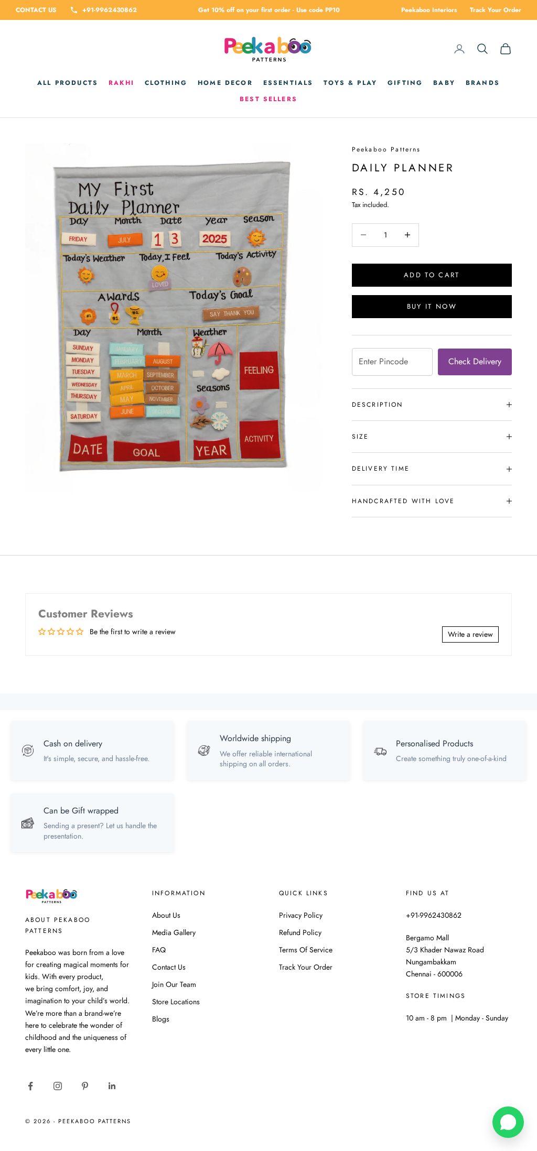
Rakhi (121, 83)
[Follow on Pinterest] (85, 1086)
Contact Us (169, 967)
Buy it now (432, 306)
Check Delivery (474, 361)
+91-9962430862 (109, 10)
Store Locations (176, 1001)
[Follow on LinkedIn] (112, 1086)
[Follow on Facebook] (30, 1086)
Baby (444, 83)
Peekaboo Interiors (429, 10)
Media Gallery (174, 932)
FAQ (159, 949)
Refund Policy (300, 932)
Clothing (166, 83)
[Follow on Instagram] (57, 1086)
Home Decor (225, 83)
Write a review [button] (470, 634)
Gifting (405, 83)
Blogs (160, 1019)
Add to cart (432, 275)
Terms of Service (305, 949)
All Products (67, 83)
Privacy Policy (301, 915)
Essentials (288, 83)
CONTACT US (36, 10)
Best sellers (268, 99)
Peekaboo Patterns (386, 149)
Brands (483, 83)
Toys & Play (350, 83)
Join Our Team (174, 984)
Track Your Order (495, 10)
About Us (166, 915)
